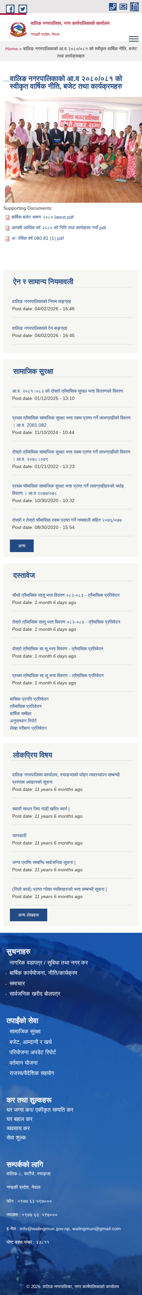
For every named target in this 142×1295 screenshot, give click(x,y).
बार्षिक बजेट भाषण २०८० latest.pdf (43, 217)
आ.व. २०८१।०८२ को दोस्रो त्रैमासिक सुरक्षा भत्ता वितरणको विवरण (67, 391)
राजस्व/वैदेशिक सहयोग (32, 1073)
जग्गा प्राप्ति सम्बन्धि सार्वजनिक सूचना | (44, 862)
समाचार (17, 983)
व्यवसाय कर (18, 1128)
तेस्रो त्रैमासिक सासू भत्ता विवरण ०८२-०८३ (48, 622)
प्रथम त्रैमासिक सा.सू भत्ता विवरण (40, 675)
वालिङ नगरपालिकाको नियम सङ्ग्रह (41, 301)
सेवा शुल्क (16, 1138)
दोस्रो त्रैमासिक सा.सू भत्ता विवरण (39, 648)
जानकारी (19, 835)
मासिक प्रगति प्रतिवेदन (29, 699)
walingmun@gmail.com (96, 1228)
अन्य (21, 545)
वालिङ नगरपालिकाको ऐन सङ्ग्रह (39, 328)
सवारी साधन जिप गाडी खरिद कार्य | (41, 808)
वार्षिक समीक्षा (20, 713)
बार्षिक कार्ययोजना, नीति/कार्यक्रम (43, 973)
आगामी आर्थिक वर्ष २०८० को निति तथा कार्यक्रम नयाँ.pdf (59, 227)
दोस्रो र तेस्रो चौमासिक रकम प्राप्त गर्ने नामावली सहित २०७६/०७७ (67, 520)
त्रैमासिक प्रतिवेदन (104, 595)
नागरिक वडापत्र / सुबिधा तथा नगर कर (49, 963)
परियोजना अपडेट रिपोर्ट (33, 1052)
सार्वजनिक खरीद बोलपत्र (35, 994)
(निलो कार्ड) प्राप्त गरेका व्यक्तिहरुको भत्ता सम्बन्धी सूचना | (59, 889)
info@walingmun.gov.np (45, 1228)
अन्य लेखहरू (28, 915)
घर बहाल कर (19, 1119)
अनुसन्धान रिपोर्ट (23, 720)
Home (11, 48)
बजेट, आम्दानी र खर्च (31, 1042)
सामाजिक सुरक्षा (25, 1031)
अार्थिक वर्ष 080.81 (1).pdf (38, 238)
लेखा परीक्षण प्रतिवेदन (28, 728)
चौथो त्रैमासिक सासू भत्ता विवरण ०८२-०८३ (48, 595)
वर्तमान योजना (24, 1063)
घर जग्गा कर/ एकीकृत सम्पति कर (40, 1110)
